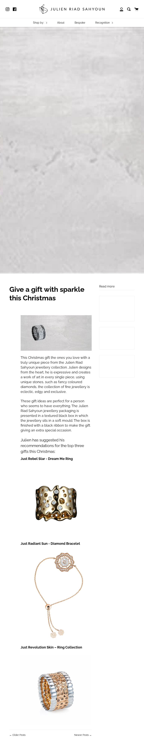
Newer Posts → (83, 735)
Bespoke (80, 22)
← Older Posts (17, 735)
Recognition (102, 22)
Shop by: (39, 22)
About (60, 22)
